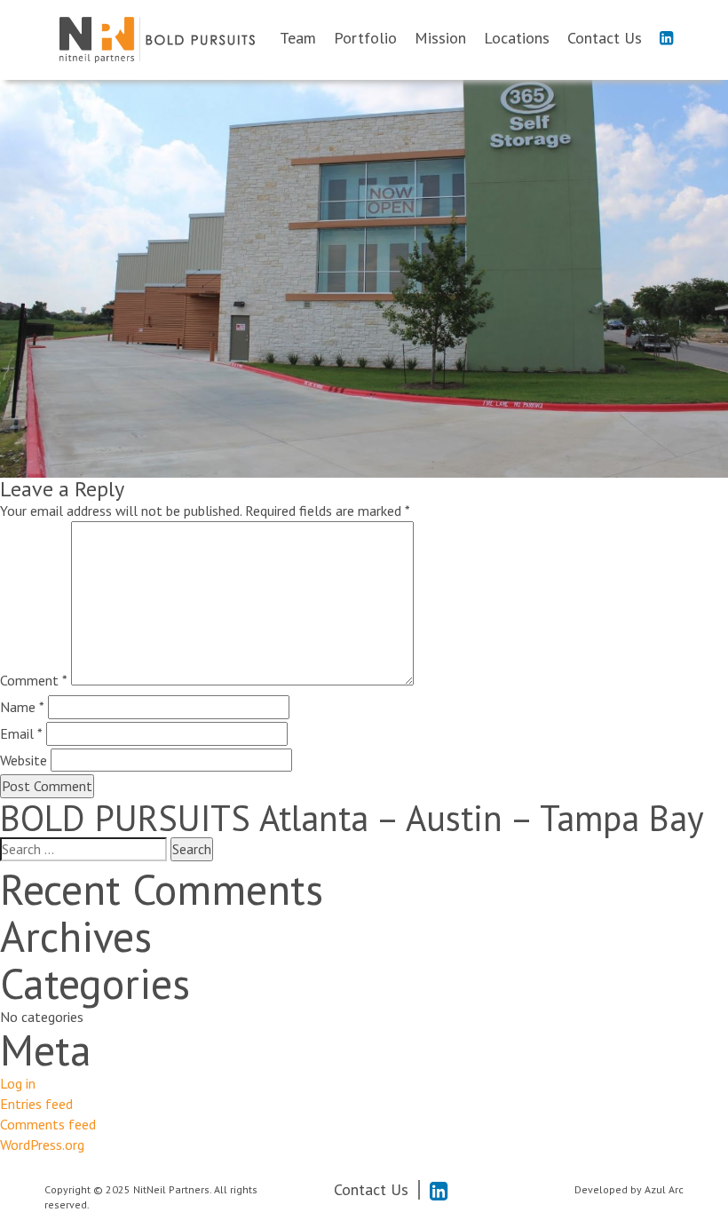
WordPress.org (42, 1144)
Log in (18, 1083)
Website (23, 760)
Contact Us (604, 38)
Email (21, 733)
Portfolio (365, 38)
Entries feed (36, 1104)
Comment (33, 680)
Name (22, 707)
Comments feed (48, 1124)
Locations (517, 38)
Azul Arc (664, 1189)
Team (298, 38)
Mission (440, 38)
